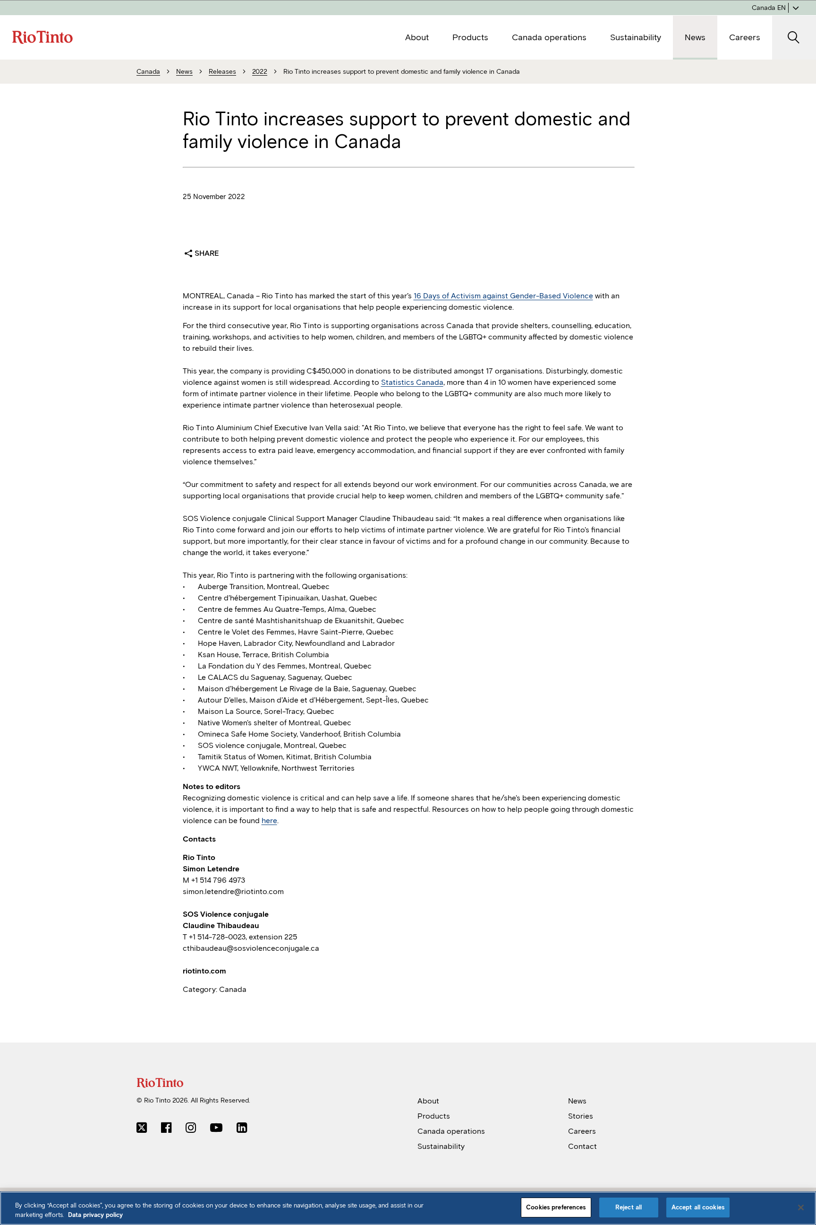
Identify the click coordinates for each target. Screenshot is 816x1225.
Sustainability (441, 1146)
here (269, 820)
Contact (582, 1146)
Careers (582, 1131)
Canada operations (451, 1131)
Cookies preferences (556, 1207)
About (428, 1100)
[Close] (800, 1207)
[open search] (794, 38)
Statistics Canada (412, 382)
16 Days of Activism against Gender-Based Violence (503, 295)
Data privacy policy (95, 1214)
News (577, 1100)
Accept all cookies (698, 1207)
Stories (580, 1116)
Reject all (628, 1207)
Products (433, 1116)
